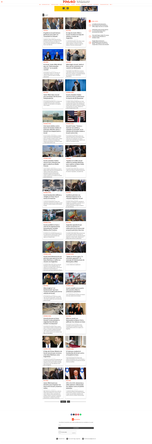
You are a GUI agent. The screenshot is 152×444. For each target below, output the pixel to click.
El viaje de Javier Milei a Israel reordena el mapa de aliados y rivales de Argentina (75, 35)
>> (68, 401)
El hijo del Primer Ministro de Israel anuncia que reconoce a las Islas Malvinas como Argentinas (52, 353)
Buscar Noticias (104, 4)
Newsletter (76, 419)
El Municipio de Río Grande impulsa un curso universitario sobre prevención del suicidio (100, 31)
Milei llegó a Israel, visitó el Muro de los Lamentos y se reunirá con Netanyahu (75, 66)
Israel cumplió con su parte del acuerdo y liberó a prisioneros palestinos (75, 289)
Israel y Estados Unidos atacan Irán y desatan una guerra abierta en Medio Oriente (51, 163)
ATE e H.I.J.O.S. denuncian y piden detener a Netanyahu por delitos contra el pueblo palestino (75, 385)
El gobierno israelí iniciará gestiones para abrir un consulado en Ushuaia (51, 34)
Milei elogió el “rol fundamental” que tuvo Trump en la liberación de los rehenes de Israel (52, 290)
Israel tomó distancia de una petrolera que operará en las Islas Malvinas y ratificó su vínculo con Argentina (52, 259)
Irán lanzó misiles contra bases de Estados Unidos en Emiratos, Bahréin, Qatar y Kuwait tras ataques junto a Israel (52, 129)
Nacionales (96, 4)
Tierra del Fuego (54, 4)
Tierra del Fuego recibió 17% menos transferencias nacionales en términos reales (100, 36)
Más (111, 4)
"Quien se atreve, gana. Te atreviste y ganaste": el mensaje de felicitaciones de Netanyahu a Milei (75, 259)
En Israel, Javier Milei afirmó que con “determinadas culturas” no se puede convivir (52, 67)
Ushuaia (68, 4)
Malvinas (78, 4)
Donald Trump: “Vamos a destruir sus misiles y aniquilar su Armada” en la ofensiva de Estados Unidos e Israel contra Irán (75, 129)
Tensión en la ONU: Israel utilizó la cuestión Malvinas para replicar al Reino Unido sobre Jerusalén (75, 163)
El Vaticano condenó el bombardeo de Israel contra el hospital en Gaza (75, 353)
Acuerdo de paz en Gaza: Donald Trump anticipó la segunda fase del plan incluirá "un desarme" (51, 321)
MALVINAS (68, 158)
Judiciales (83, 4)
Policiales (89, 4)
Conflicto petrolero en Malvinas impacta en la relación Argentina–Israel (74, 196)
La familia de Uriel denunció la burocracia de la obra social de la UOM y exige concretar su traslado (100, 25)
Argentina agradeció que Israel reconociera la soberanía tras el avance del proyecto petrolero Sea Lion (75, 227)
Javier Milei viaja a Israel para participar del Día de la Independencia (52, 96)
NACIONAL (68, 30)
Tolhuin (73, 4)
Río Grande (62, 4)
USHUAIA (45, 30)
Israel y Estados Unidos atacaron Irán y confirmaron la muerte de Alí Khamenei (75, 96)
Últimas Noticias (46, 4)
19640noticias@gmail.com (90, 438)
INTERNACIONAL (70, 92)
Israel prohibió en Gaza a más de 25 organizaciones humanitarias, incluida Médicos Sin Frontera (51, 227)
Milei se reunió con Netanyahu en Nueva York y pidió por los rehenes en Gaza (75, 320)
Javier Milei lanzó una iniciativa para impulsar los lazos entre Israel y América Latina (52, 385)
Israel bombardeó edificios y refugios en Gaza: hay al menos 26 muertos (52, 196)
